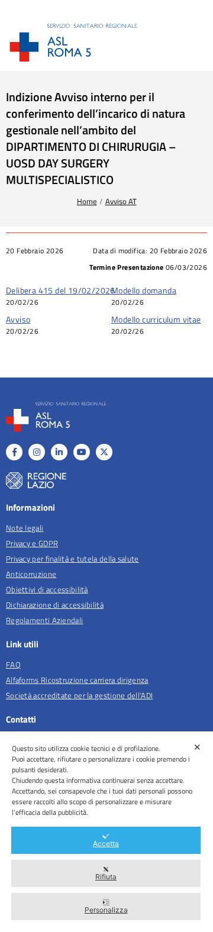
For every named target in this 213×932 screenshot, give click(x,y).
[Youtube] (81, 452)
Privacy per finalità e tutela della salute (72, 559)
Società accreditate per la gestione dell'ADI (79, 695)
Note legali (24, 528)
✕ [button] (197, 747)
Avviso (18, 319)
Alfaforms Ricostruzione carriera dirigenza (77, 680)
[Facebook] (14, 452)
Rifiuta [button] (106, 876)
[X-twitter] (104, 452)
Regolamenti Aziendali (44, 620)
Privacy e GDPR (32, 543)
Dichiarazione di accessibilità (55, 605)
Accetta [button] (106, 843)
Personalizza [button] (106, 909)
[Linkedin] (59, 452)
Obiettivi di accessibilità (47, 589)
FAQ (13, 664)
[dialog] (106, 831)
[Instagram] (36, 452)
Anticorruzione (31, 574)
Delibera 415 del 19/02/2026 (60, 290)
